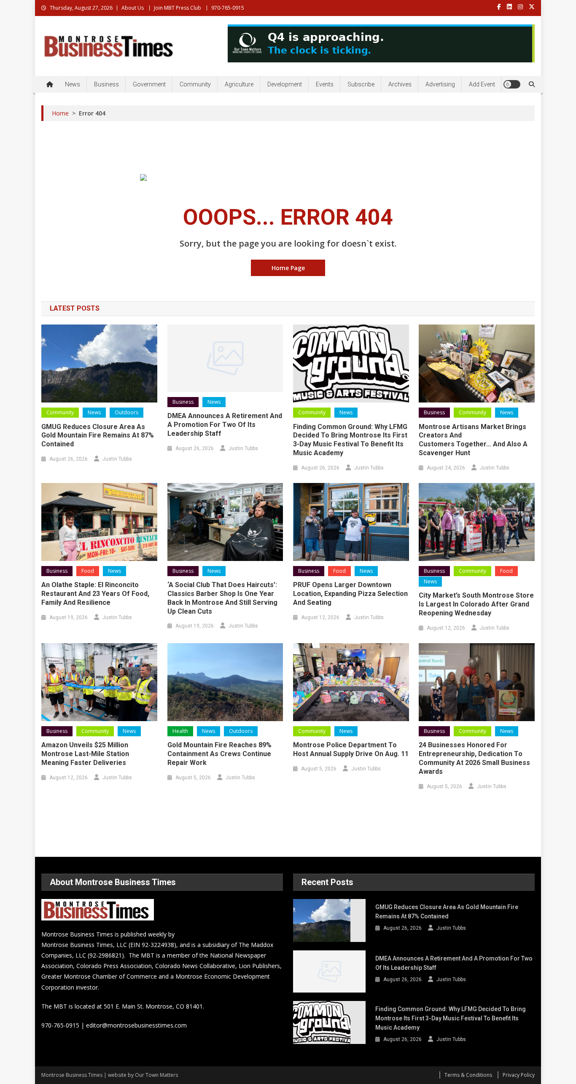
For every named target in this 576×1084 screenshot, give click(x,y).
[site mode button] (511, 84)
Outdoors (126, 412)
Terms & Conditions (468, 1075)
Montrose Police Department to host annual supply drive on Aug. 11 (351, 749)
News (72, 84)
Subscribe (360, 84)
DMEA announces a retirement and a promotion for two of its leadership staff (224, 424)
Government (149, 84)
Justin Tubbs (117, 459)
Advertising (440, 84)
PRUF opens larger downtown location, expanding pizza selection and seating (350, 593)
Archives (400, 84)
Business (106, 84)
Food (87, 570)
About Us (132, 7)
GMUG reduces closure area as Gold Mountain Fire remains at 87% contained (97, 435)
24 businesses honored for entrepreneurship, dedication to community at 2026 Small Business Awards (474, 758)
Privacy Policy (519, 1075)
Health (180, 731)
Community (195, 84)
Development (284, 84)
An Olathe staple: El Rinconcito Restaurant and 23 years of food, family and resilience (95, 593)
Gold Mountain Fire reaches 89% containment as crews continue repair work (219, 754)
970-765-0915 (227, 7)
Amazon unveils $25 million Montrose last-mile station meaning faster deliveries (85, 754)
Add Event (482, 84)
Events (325, 84)
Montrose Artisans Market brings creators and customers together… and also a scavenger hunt (473, 440)
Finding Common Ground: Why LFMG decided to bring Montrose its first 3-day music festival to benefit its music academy (350, 440)
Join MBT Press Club (177, 7)
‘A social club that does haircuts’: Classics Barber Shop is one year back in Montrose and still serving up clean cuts (222, 598)
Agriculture (239, 84)
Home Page (288, 268)
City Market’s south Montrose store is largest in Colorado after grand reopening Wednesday (476, 604)
